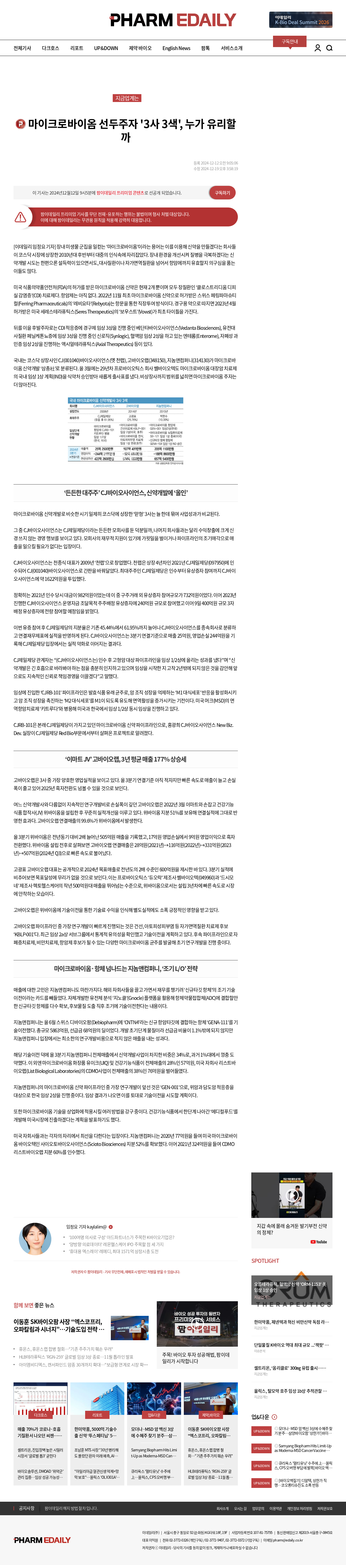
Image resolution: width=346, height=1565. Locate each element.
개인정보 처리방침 (299, 1508)
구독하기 (222, 192)
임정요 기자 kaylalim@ (86, 1226)
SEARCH (329, 47)
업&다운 (154, 1415)
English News (176, 48)
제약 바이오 (140, 48)
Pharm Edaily (42, 1540)
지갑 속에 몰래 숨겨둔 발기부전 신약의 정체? (292, 1229)
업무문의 (258, 1508)
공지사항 (26, 1508)
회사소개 (223, 1508)
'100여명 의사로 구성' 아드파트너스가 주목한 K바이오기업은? (121, 1237)
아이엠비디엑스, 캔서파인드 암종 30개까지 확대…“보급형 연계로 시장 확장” (84, 1364)
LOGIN (316, 47)
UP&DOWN (106, 48)
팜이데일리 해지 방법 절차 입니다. (71, 1508)
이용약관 (276, 1508)
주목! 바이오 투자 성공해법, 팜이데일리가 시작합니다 (195, 1358)
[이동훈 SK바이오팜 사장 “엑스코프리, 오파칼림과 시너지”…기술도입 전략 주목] (130, 1327)
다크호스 (50, 48)
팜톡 (205, 48)
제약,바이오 (210, 1415)
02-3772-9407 (214, 1540)
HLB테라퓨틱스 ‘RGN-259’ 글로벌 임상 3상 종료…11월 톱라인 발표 (76, 1356)
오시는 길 (240, 1508)
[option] (87, 1508)
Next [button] (46, 1511)
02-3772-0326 (178, 1540)
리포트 (77, 48)
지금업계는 (127, 98)
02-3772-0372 (234, 1540)
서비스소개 (232, 48)
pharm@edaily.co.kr (288, 1540)
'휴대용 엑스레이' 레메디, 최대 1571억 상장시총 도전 (113, 1251)
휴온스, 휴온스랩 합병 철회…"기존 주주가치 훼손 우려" (66, 1349)
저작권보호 (324, 1508)
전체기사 (22, 48)
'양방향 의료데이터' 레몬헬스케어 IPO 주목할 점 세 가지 (116, 1244)
